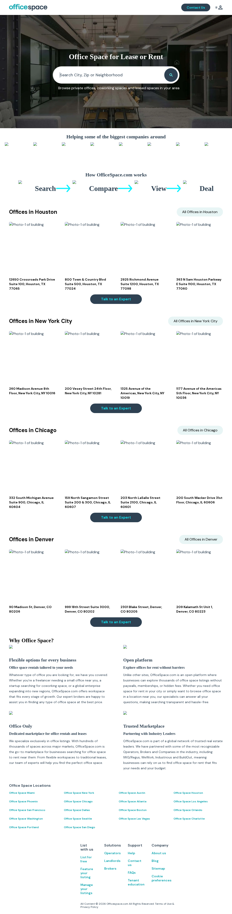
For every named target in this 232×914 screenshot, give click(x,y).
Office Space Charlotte (189, 818)
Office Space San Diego (79, 827)
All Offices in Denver (201, 539)
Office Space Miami (22, 792)
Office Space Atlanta (132, 801)
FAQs (132, 873)
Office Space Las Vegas (134, 818)
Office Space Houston (188, 792)
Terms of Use (163, 904)
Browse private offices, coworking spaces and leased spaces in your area (118, 88)
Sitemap (158, 868)
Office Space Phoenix (23, 801)
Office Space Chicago (78, 801)
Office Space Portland (24, 827)
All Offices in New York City (196, 321)
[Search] (171, 75)
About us (159, 853)
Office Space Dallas (77, 810)
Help (131, 853)
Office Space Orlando (188, 810)
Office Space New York (79, 792)
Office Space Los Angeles (191, 801)
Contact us (134, 863)
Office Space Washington (26, 818)
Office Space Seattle (78, 818)
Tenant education (135, 882)
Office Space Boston (133, 810)
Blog (155, 861)
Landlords (111, 861)
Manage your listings (86, 889)
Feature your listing (86, 873)
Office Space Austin (132, 792)
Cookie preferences (159, 878)
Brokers (110, 868)
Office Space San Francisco (27, 810)
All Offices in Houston (200, 211)
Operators (111, 853)
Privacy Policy (89, 907)
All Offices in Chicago (200, 430)
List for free (86, 859)
